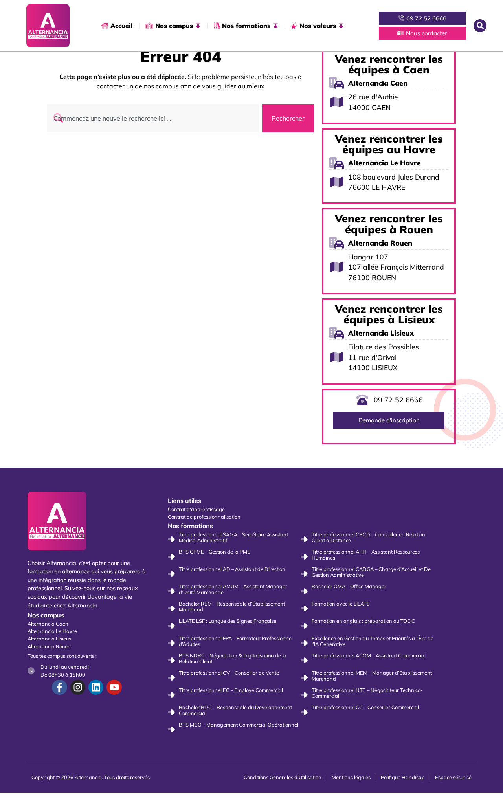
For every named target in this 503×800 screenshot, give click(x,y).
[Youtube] (113, 687)
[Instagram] (77, 687)
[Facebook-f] (59, 687)
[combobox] (153, 118)
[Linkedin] (95, 687)
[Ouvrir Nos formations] (275, 25)
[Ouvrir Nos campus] (198, 25)
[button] (480, 25)
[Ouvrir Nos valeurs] (341, 25)
